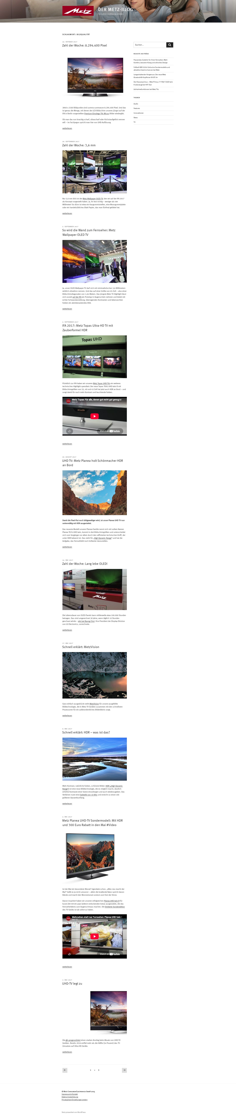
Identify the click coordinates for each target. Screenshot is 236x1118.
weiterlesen (67, 128)
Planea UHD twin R (111, 901)
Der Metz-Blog (115, 10)
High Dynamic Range (102, 538)
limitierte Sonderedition (115, 907)
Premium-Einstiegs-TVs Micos (96, 114)
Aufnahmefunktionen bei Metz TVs (146, 89)
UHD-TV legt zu (72, 983)
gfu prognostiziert (73, 1040)
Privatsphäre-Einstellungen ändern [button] (75, 1100)
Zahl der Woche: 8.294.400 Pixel (84, 45)
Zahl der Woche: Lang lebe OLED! (85, 564)
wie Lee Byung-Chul (86, 621)
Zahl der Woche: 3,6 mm (79, 145)
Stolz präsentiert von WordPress (74, 1112)
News (136, 118)
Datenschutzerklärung (70, 1097)
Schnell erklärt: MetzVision (80, 647)
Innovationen (139, 113)
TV (134, 122)
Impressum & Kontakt (70, 1094)
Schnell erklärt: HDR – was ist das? (86, 732)
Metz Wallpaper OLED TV (93, 199)
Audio (136, 104)
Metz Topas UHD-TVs (101, 384)
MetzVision (94, 704)
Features (137, 108)
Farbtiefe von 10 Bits (88, 795)
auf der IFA (77, 297)
